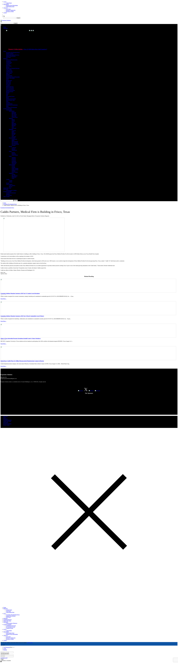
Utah (13, 135)
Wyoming (14, 136)
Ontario (10, 181)
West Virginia (15, 172)
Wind (7, 106)
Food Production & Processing (13, 76)
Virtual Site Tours (7, 187)
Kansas (13, 152)
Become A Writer (10, 11)
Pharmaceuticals (9, 91)
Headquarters (9, 80)
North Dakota (15, 155)
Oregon (13, 148)
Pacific (10, 146)
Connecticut (14, 139)
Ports (7, 94)
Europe (7, 183)
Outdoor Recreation (10, 90)
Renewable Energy (10, 96)
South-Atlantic (12, 164)
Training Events (9, 628)
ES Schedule (9, 195)
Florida (13, 166)
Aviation (8, 64)
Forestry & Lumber (10, 78)
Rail (7, 95)
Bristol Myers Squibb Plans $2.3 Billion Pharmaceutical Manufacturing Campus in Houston (22, 361)
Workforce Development (11, 107)
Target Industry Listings (11, 190)
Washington (14, 150)
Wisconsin (14, 128)
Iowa (13, 122)
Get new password (5, 653)
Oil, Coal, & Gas (10, 89)
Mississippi (14, 162)
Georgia (13, 167)
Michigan (14, 123)
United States (9, 109)
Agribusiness (9, 62)
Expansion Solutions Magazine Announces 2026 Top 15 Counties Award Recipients (20, 293)
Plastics (7, 92)
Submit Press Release (11, 56)
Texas (13, 178)
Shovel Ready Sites (10, 100)
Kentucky (14, 159)
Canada (7, 179)
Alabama (14, 157)
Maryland (14, 113)
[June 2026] (6, 30)
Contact (5, 12)
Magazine (5, 28)
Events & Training (7, 191)
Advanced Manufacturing (11, 59)
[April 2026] (30, 30)
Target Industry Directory (11, 623)
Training (8, 194)
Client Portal (9, 3)
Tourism (8, 102)
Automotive (8, 63)
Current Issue (9, 609)
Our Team (8, 9)
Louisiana (14, 161)
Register (5, 649)
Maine (13, 140)
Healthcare (8, 81)
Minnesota (14, 124)
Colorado (14, 130)
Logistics (8, 85)
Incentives (8, 84)
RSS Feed (8, 57)
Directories (5, 189)
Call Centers (9, 69)
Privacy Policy (6, 425)
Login (4, 648)
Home (4, 27)
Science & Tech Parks (11, 98)
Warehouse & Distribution (12, 104)
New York (14, 116)
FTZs (7, 79)
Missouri (14, 125)
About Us (5, 7)
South (10, 156)
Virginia (13, 170)
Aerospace (8, 61)
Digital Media (9, 75)
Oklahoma (14, 176)
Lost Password (6, 647)
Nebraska (14, 153)
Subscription (6, 4)
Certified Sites (9, 70)
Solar (7, 101)
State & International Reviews (12, 54)
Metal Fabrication (10, 87)
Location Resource (7, 108)
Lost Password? (4, 657)
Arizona (13, 174)
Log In (4, 1)
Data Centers (9, 73)
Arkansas (14, 158)
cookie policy (30, 642)
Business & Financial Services (12, 68)
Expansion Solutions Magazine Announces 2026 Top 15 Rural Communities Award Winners (22, 316)
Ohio (13, 126)
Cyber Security (9, 72)
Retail (7, 97)
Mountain (11, 129)
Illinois (13, 119)
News (4, 51)
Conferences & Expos (11, 192)
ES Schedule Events (10, 626)
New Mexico (14, 175)
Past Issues (8, 611)
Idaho (13, 131)
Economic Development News (13, 52)
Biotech (8, 67)
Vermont (13, 145)
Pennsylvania (15, 117)
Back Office (8, 65)
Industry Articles (9, 53)
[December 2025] (33, 30)
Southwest (11, 173)
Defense (8, 74)
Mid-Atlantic (12, 111)
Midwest (11, 118)
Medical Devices (9, 86)
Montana (14, 133)
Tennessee (14, 163)
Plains (10, 151)
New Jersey (14, 114)
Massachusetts (15, 141)
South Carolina (15, 169)
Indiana (13, 120)
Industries (5, 58)
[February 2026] (32, 30)
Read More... (3, 298)
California (14, 147)
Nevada (13, 134)
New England (12, 137)
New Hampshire (15, 144)
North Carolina (15, 168)
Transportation (9, 103)
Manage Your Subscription (12, 5)
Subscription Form (10, 6)
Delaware (14, 112)
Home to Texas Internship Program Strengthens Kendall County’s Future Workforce (21, 338)
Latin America (9, 184)
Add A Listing (6, 196)
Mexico (10, 186)
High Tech (8, 83)
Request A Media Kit (10, 10)
